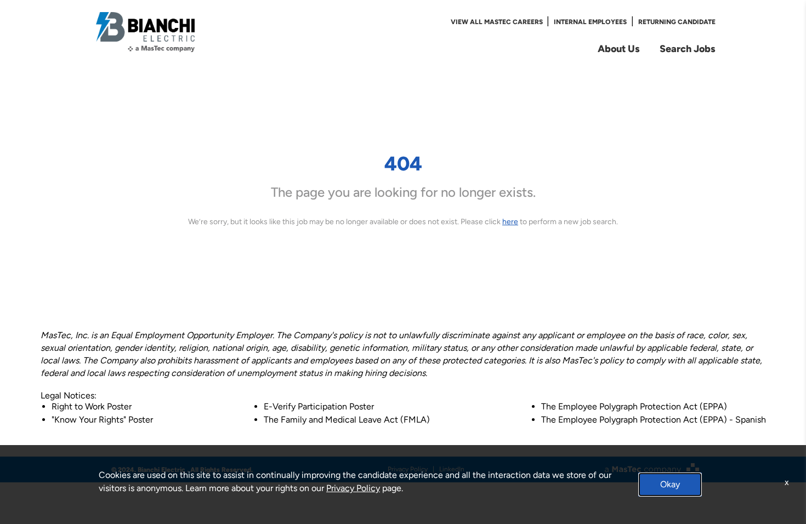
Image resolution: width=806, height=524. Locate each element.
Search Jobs (688, 48)
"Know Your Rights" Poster (102, 419)
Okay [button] (670, 484)
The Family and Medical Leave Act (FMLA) (347, 419)
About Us (619, 48)
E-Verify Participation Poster (319, 406)
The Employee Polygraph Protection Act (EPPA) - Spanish (653, 419)
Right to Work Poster (92, 406)
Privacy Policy (353, 488)
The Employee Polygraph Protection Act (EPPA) (634, 406)
